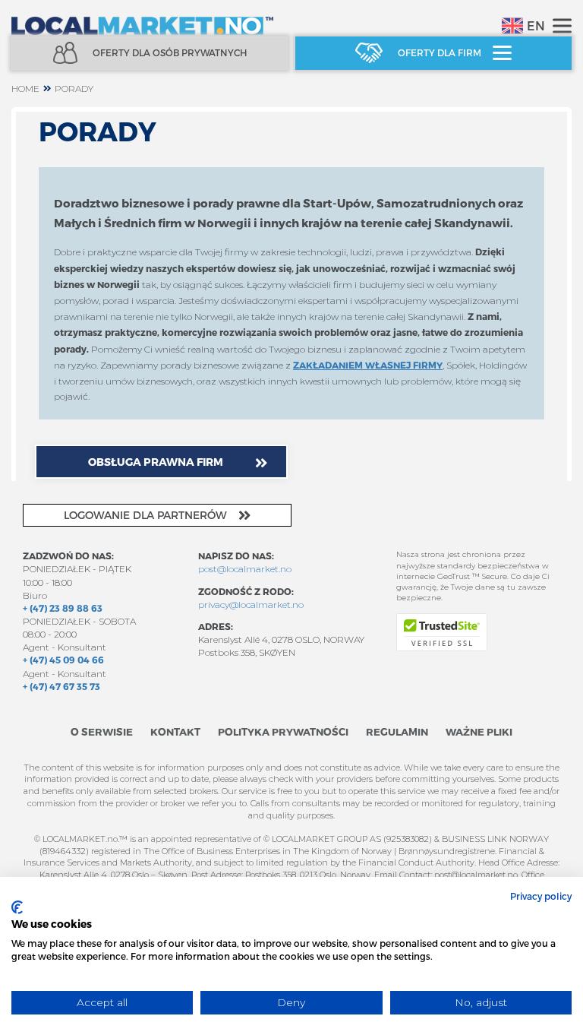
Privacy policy (541, 896)
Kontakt (175, 732)
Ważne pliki (479, 732)
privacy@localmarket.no (251, 604)
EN (536, 25)
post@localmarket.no (245, 568)
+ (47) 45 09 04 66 (63, 659)
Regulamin (397, 732)
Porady (74, 88)
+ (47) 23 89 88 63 (62, 608)
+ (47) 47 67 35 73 (61, 686)
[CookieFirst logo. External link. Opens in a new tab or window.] (17, 907)
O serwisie (102, 732)
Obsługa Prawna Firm (155, 461)
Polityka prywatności (283, 732)
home (25, 88)
